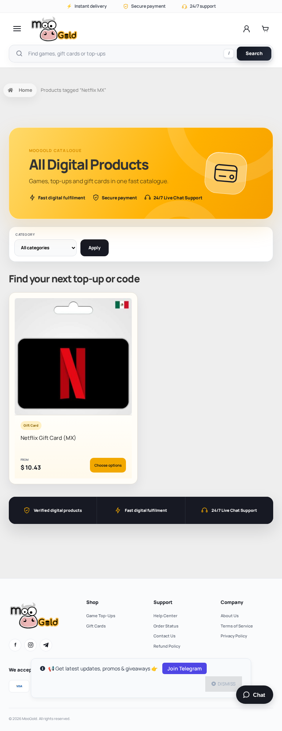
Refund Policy (166, 646)
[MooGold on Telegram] (46, 645)
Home (25, 90)
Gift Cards (96, 626)
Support (163, 602)
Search (254, 53)
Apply (94, 248)
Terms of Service (237, 626)
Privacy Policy (234, 635)
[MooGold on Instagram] (30, 645)
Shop (92, 602)
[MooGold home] (54, 29)
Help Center (165, 615)
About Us (230, 615)
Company (232, 602)
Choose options (108, 465)
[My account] (246, 29)
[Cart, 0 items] (265, 29)
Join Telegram (184, 668)
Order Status (165, 626)
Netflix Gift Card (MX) (48, 438)
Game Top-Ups (100, 615)
